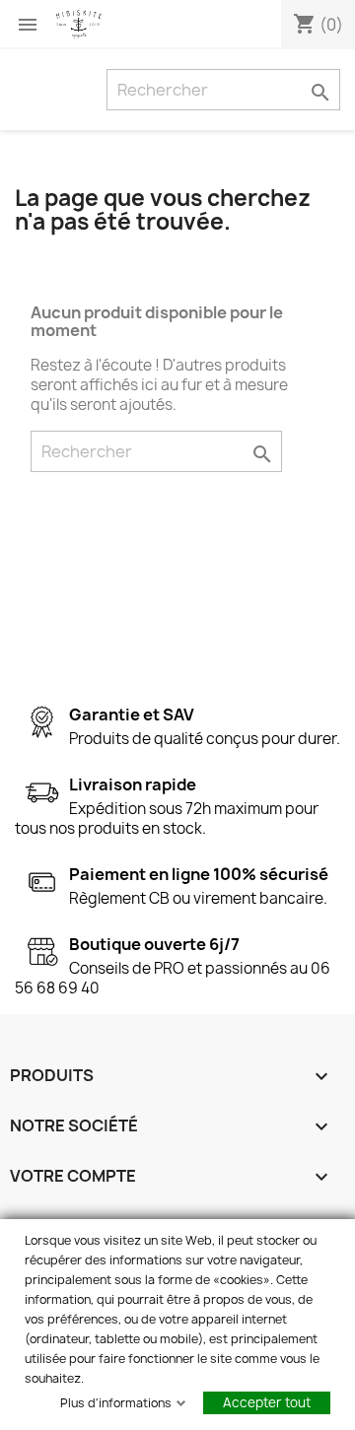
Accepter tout (267, 1402)
